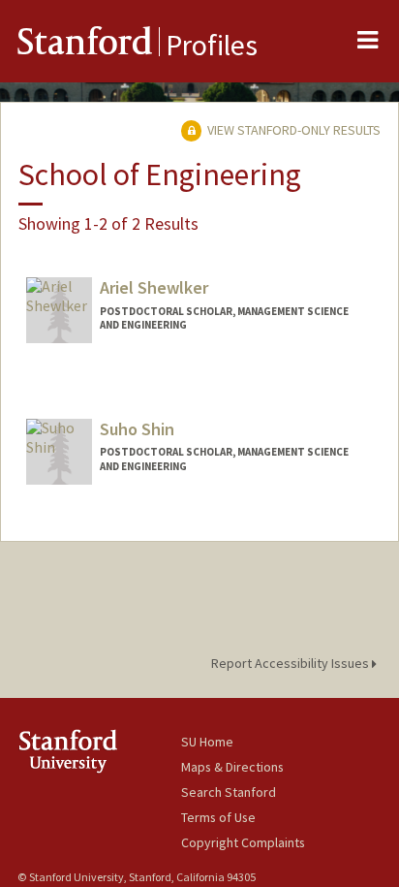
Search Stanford (228, 792)
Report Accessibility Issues (291, 663)
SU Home (207, 741)
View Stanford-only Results (292, 130)
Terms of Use (218, 817)
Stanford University (99, 751)
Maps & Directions (232, 767)
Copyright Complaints (243, 842)
